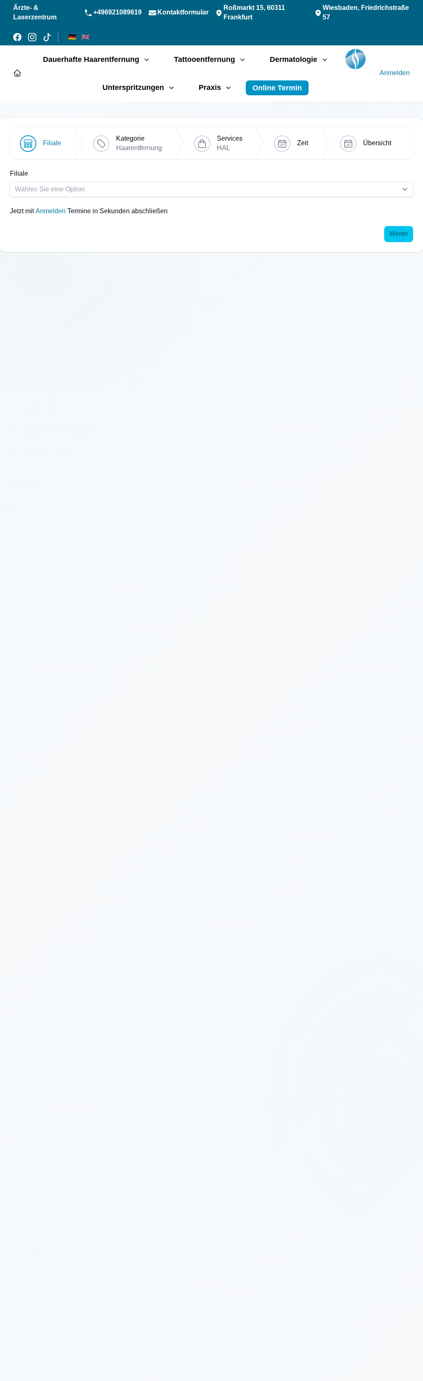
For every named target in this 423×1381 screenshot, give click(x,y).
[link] (355, 60)
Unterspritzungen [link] (133, 87)
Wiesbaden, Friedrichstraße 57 (366, 12)
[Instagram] (32, 37)
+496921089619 (117, 12)
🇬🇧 (85, 36)
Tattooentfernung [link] (204, 59)
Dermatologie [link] (293, 59)
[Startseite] (17, 73)
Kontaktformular (183, 12)
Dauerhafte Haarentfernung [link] (91, 59)
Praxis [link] (210, 87)
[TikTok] (47, 37)
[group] (211, 192)
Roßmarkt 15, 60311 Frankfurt (254, 12)
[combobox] (211, 189)
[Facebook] (17, 37)
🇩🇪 (72, 36)
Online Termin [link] (277, 88)
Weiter (398, 233)
